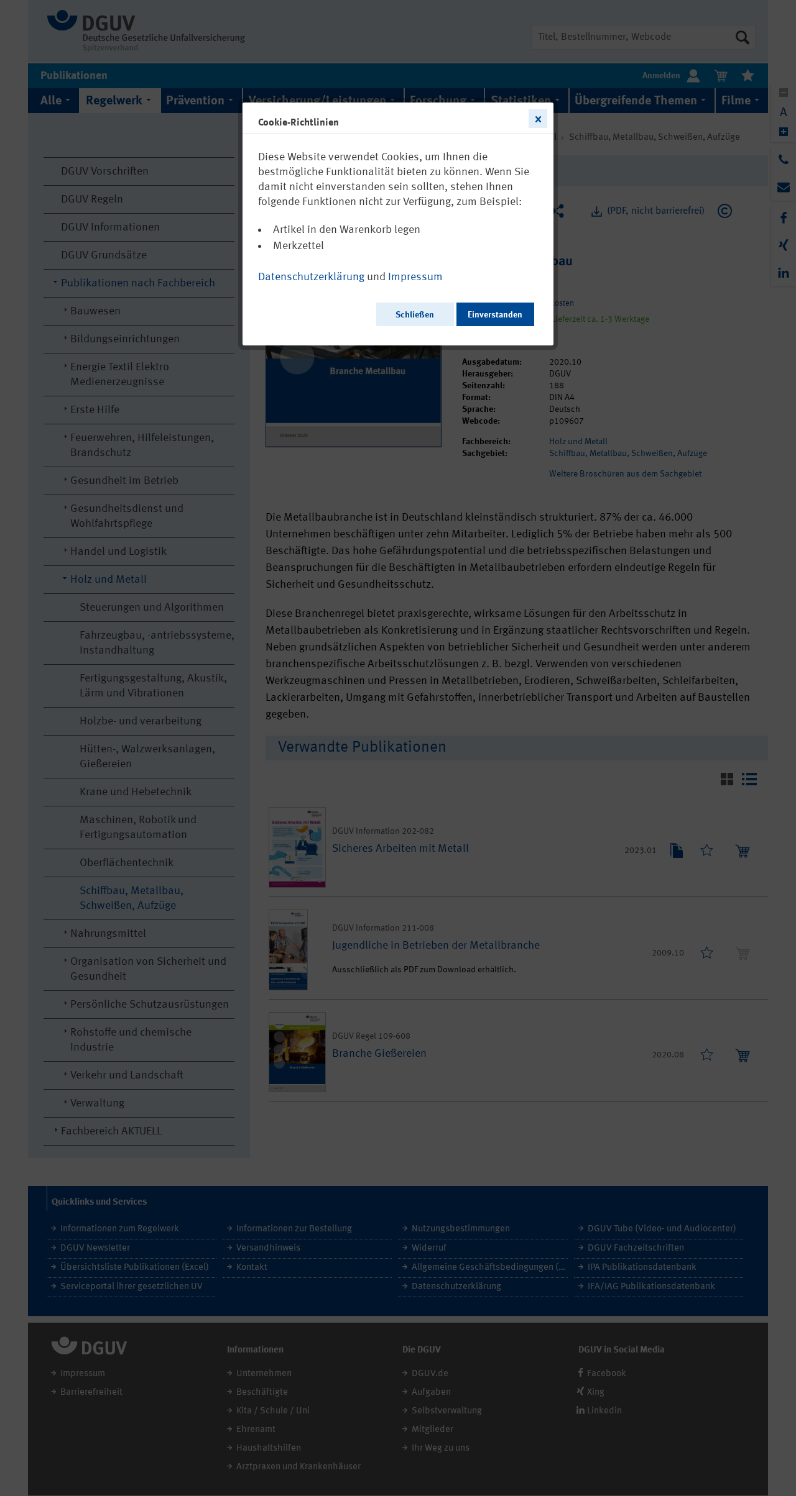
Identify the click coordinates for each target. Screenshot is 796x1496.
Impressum (415, 277)
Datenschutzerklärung (311, 277)
